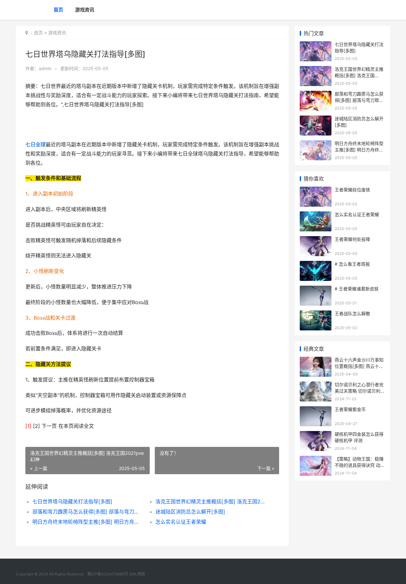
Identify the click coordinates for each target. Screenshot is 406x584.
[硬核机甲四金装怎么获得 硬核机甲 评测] (315, 435)
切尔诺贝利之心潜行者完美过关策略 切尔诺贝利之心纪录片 (360, 391)
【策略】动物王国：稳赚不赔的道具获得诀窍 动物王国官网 (360, 465)
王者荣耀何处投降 (352, 239)
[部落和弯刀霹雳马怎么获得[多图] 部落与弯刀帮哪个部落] (315, 94)
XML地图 (137, 574)
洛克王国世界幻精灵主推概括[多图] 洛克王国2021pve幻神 (210, 501)
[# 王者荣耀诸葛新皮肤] (315, 289)
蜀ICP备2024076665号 (107, 574)
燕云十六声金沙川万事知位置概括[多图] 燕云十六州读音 (359, 366)
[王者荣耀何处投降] (315, 240)
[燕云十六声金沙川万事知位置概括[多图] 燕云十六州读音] (315, 360)
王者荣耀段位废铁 (352, 189)
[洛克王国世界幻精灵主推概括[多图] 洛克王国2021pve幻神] (315, 70)
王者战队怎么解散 (352, 313)
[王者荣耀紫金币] (315, 410)
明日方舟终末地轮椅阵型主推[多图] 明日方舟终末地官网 (87, 522)
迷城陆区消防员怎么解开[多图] (190, 511)
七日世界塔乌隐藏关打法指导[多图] (72, 501)
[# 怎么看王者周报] (315, 265)
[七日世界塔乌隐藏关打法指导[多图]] (315, 45)
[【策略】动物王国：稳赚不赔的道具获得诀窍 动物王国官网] (315, 459)
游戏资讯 (84, 10)
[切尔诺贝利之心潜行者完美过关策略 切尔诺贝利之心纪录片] (315, 385)
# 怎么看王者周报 (352, 264)
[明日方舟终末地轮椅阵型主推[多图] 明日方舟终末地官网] (315, 144)
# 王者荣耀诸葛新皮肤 (357, 288)
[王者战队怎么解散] (315, 314)
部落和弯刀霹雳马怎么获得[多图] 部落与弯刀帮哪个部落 (87, 511)
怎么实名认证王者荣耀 (180, 522)
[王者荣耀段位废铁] (315, 190)
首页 (58, 10)
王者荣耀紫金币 (350, 409)
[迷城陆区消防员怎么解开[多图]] (315, 119)
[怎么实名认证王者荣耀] (315, 215)
